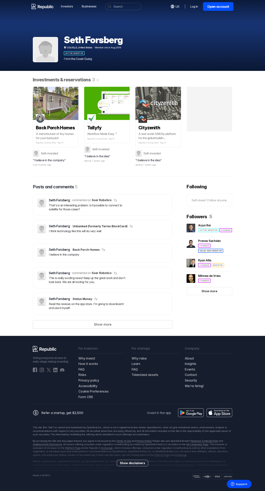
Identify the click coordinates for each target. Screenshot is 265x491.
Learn (136, 364)
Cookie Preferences (93, 391)
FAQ (81, 369)
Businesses (89, 6)
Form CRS (85, 397)
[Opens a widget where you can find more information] (239, 484)
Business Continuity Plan (204, 440)
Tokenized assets (145, 375)
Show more (209, 291)
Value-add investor (211, 251)
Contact (191, 375)
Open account (218, 6)
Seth (44, 153)
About (189, 358)
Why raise (139, 358)
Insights (190, 364)
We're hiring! (194, 386)
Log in (194, 6)
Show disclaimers (132, 463)
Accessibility (87, 386)
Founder (225, 230)
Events (190, 369)
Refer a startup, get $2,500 (62, 413)
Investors (67, 6)
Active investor (74, 53)
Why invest (86, 358)
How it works (88, 364)
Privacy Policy (143, 440)
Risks (82, 375)
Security (191, 380)
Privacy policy (88, 380)
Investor (218, 265)
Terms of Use (123, 440)
